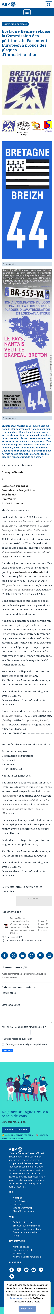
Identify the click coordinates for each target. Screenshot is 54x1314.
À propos (17, 1198)
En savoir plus (17, 1298)
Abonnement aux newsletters (27, 1257)
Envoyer (8, 1050)
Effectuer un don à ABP (15, 1129)
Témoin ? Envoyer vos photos (27, 1229)
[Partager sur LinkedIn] (22, 955)
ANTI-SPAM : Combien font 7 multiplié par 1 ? (24, 1027)
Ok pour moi (27, 1308)
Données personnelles (23, 1250)
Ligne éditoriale (20, 1201)
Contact (17, 1204)
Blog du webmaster (22, 1208)
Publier (16, 1235)
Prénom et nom (9, 993)
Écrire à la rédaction (22, 1222)
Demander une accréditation (27, 1232)
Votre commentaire (11, 1005)
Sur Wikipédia (19, 1253)
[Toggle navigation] (48, 4)
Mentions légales (21, 1247)
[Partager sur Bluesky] (40, 955)
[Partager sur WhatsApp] (31, 955)
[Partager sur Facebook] (4, 955)
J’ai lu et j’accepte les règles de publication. (26, 1044)
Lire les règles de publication (18, 1039)
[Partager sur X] (13, 955)
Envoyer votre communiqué (26, 1225)
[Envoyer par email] (49, 955)
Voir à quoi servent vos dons (19, 1135)
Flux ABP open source (23, 1211)
